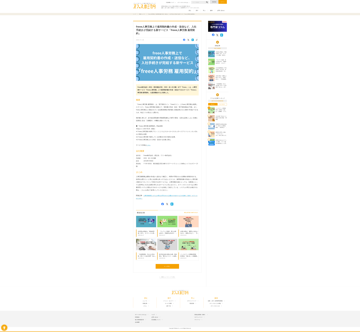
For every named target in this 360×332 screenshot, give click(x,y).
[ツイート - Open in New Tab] (188, 39)
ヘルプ (153, 314)
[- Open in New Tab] (217, 26)
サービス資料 (168, 303)
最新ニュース (142, 14)
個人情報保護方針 (139, 319)
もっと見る (167, 266)
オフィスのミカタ (215, 306)
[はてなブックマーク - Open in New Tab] (193, 39)
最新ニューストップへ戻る (168, 277)
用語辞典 (192, 303)
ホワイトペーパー (191, 300)
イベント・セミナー (168, 300)
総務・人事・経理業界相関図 (215, 300)
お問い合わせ (221, 10)
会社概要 (137, 322)
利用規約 (137, 317)
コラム (145, 306)
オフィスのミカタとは (140, 314)
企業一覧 (168, 306)
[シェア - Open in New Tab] (184, 39)
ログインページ (198, 317)
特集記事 (145, 303)
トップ (134, 14)
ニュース (145, 300)
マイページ (197, 319)
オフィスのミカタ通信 (215, 303)
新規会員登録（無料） (200, 314)
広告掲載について (155, 319)
